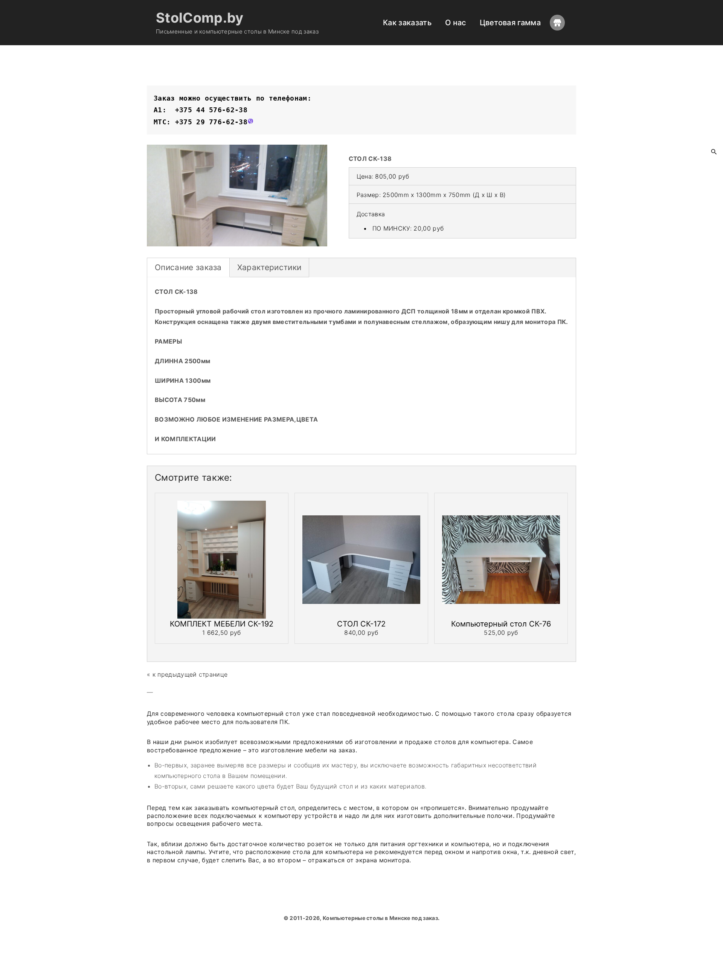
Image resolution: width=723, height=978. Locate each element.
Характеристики (269, 267)
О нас (455, 22)
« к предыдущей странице (187, 674)
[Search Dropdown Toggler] (714, 152)
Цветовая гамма (510, 22)
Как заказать (407, 22)
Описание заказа (188, 267)
